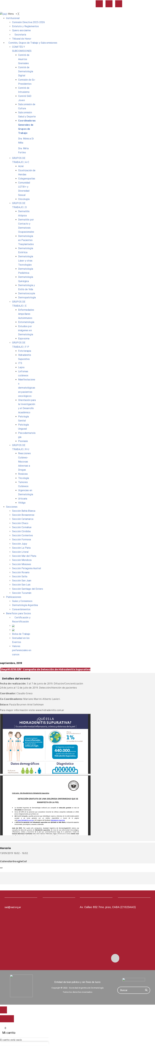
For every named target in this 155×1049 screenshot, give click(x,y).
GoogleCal (20, 861)
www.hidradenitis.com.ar (50, 710)
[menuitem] (13, 18)
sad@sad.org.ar (13, 907)
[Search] (146, 990)
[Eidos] (133, 979)
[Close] (1, 867)
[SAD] (4, 13)
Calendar (6, 861)
